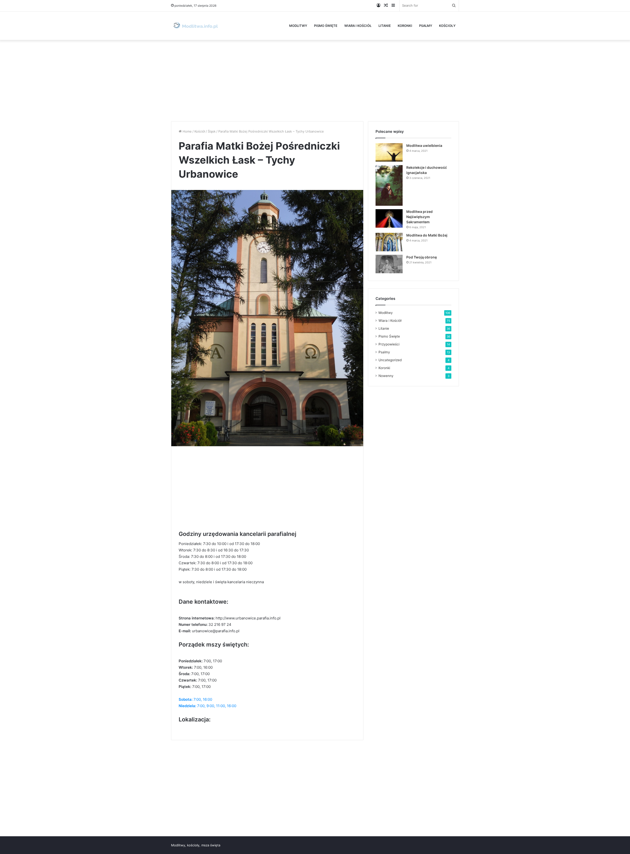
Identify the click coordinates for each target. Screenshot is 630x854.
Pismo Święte (325, 26)
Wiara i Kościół (358, 26)
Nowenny (386, 376)
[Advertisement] (315, 79)
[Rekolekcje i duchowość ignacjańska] (389, 185)
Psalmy (425, 26)
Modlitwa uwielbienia (424, 145)
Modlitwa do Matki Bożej (426, 235)
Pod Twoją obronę (421, 257)
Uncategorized (390, 360)
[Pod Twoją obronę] (389, 264)
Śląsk (212, 131)
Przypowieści (388, 344)
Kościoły (447, 26)
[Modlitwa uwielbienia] (389, 152)
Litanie (384, 26)
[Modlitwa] (195, 26)
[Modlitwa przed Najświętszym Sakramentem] (389, 218)
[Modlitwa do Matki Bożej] (389, 242)
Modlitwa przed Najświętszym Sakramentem (419, 216)
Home (187, 131)
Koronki (405, 26)
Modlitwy (298, 26)
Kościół (199, 131)
